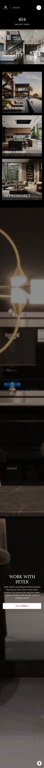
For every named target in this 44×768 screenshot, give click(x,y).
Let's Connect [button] (22, 606)
